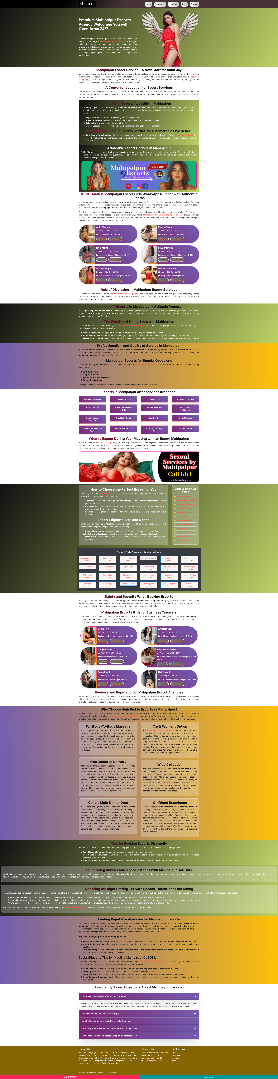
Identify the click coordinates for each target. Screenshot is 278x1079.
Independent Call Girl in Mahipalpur (134, 325)
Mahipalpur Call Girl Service (160, 730)
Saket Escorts (87, 567)
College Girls (154, 399)
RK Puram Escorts (190, 584)
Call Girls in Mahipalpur (74, 907)
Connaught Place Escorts (87, 559)
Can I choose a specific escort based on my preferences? (109, 1036)
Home (148, 4)
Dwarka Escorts (128, 583)
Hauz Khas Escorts (189, 559)
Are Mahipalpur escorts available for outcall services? (107, 1021)
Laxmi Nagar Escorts (148, 576)
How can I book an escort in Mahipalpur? (101, 1013)
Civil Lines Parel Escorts (169, 568)
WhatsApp (208, 1077)
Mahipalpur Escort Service (113, 41)
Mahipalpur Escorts (184, 135)
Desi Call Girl (154, 418)
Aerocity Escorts (149, 558)
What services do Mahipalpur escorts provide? (104, 996)
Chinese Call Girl (185, 428)
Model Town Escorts (149, 568)
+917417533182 (69, 1077)
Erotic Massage (185, 418)
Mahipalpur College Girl (154, 429)
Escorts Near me (154, 407)
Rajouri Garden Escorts (190, 576)
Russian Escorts (124, 399)
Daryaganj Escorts (169, 559)
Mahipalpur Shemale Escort (93, 429)
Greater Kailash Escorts (108, 568)
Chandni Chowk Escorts (128, 559)
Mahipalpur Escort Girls (146, 365)
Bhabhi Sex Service (123, 428)
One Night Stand (123, 418)
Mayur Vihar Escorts (128, 576)
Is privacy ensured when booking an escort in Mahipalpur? (109, 1028)
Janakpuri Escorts (87, 584)
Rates (184, 4)
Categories (160, 4)
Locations (173, 4)
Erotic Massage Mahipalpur (92, 419)
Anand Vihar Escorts (169, 576)
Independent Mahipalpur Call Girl (156, 961)
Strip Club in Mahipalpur (185, 408)
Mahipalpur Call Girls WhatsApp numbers (163, 215)
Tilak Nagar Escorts (108, 584)
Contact (194, 4)
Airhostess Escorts (185, 399)
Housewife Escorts (92, 399)
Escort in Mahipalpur (106, 443)
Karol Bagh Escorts (107, 559)
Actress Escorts (93, 407)
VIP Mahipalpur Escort (111, 493)
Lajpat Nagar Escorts (128, 568)
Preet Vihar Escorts (107, 576)
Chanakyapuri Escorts (148, 584)
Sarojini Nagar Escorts (169, 584)
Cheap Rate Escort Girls (123, 408)
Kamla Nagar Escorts (189, 568)
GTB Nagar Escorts (87, 576)
